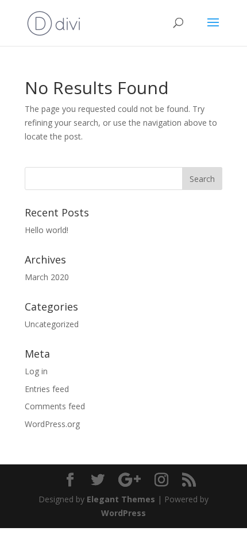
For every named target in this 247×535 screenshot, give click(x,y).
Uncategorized (52, 324)
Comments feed (55, 406)
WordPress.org (52, 423)
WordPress (123, 512)
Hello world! (46, 229)
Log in (36, 371)
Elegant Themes (121, 499)
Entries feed (47, 388)
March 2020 (47, 277)
